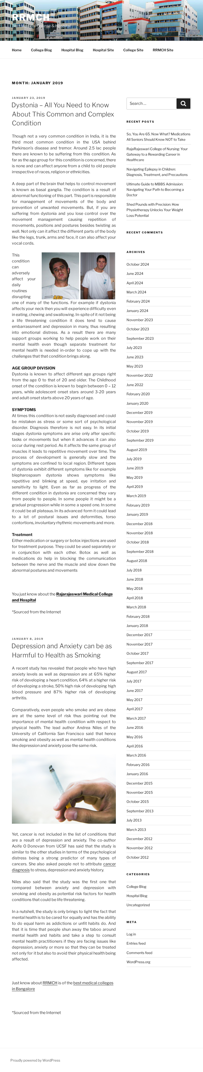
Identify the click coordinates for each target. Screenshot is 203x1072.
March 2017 (136, 718)
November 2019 (140, 422)
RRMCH (31, 17)
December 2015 (139, 783)
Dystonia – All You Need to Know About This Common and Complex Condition (62, 114)
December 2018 (139, 524)
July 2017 (134, 681)
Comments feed (139, 953)
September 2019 (140, 440)
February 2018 (138, 616)
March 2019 (136, 496)
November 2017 (139, 644)
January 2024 (137, 311)
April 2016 (135, 746)
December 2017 (139, 635)
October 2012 (138, 857)
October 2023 (138, 329)
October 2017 (138, 653)
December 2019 (139, 412)
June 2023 (135, 357)
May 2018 (135, 588)
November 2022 (140, 375)
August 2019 (137, 450)
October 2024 (138, 264)
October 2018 (138, 542)
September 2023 (140, 338)
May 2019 (135, 477)
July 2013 (134, 820)
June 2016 (135, 727)
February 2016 (138, 764)
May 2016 (135, 737)
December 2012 (139, 839)
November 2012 (139, 848)
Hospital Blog (72, 50)
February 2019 (138, 505)
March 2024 (136, 292)
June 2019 (135, 468)
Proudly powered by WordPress (35, 1060)
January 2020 (138, 403)
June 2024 (135, 273)
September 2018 (140, 551)
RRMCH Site (163, 50)
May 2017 (134, 700)
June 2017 (135, 690)
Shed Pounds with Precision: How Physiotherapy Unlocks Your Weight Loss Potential (155, 210)
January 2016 (137, 774)
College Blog (41, 50)
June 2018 (135, 579)
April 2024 (135, 283)
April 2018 (135, 598)
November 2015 (140, 792)
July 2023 (134, 347)
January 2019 (137, 514)
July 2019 (134, 459)
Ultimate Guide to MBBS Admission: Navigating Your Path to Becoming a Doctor (155, 189)
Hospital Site (103, 50)
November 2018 (140, 533)
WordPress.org (138, 962)
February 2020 (138, 394)
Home (17, 50)
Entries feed (136, 943)
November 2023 (140, 320)
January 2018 (137, 625)
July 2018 (134, 570)
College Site (133, 50)
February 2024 (138, 301)
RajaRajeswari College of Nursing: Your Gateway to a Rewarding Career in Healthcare (157, 154)
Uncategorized (138, 905)
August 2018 (137, 561)
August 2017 (137, 672)
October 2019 (138, 431)
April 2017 (135, 709)
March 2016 (136, 755)
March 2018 (136, 607)
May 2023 (135, 366)
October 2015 (138, 801)
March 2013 (136, 829)
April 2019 (135, 486)
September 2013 (140, 811)
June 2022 (135, 385)
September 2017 (140, 663)
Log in (131, 934)
